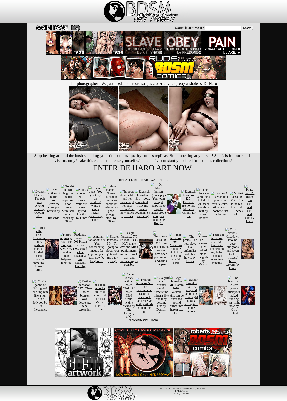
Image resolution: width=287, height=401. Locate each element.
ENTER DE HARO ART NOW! (143, 167)
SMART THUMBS (150, 320)
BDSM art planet (183, 391)
